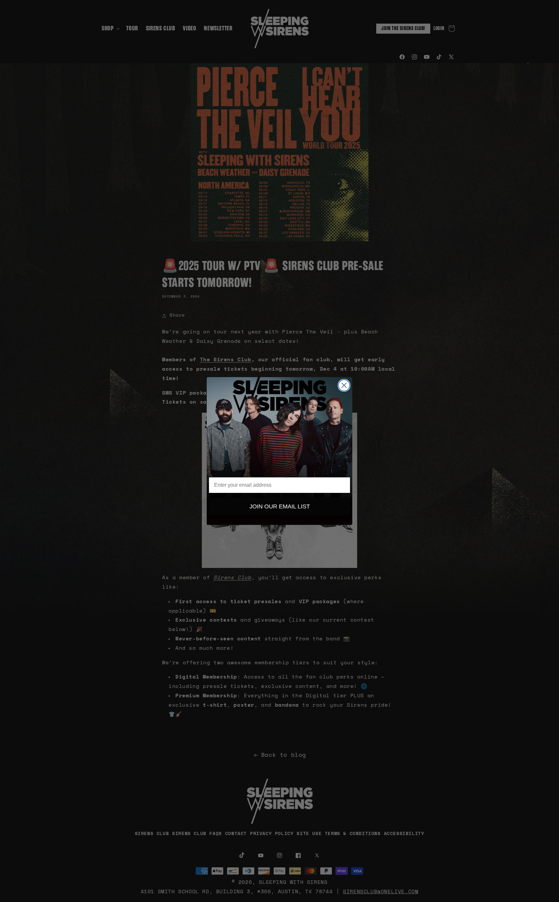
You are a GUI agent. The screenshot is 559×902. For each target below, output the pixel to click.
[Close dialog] (344, 385)
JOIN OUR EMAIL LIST (279, 506)
